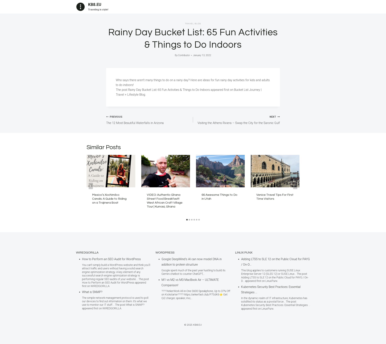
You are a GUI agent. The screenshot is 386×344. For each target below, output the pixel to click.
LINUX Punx (243, 252)
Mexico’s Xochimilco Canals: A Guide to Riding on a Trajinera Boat (109, 198)
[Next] (295, 186)
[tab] (187, 219)
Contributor (184, 55)
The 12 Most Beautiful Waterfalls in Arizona (135, 120)
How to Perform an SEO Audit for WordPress (111, 259)
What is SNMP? (92, 292)
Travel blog (193, 24)
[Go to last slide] (91, 186)
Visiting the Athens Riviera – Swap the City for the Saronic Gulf (239, 120)
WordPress (164, 252)
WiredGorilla (87, 252)
